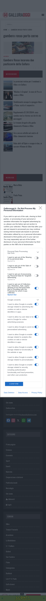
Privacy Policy (37, 393)
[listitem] (23, 252)
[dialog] (23, 300)
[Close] (41, 208)
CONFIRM (14, 384)
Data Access (23, 393)
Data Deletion (9, 393)
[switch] (37, 258)
